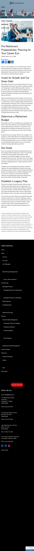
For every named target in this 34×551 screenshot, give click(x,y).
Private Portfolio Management (10, 320)
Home (3, 7)
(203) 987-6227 (9, 406)
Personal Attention (8, 330)
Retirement (5, 59)
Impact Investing (6, 21)
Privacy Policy (4, 450)
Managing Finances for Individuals (12, 298)
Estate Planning (6, 301)
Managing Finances (7, 286)
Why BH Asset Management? (10, 271)
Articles (4, 360)
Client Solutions (8, 338)
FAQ (3, 368)
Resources (4, 24)
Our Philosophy (6, 264)
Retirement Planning (7, 312)
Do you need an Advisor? (10, 279)
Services (4, 17)
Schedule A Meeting (17, 385)
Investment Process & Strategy (12, 323)
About (3, 10)
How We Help (5, 14)
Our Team (5, 260)
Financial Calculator (7, 356)
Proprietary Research (9, 327)
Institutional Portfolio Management (11, 346)
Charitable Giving (6, 305)
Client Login (5, 28)
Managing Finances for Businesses (13, 290)
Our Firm (4, 257)
